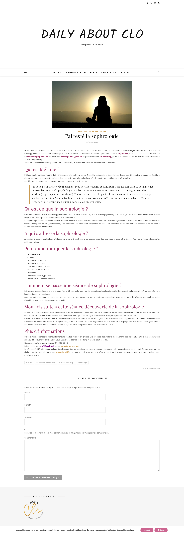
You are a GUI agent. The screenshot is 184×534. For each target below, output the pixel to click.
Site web (28, 417)
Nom (27, 392)
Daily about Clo (92, 35)
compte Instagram (69, 346)
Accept (147, 530)
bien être (29, 363)
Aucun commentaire (151, 368)
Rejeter (161, 530)
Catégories (107, 72)
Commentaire (30, 437)
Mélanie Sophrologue (66, 363)
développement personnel (45, 363)
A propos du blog (76, 72)
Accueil (57, 72)
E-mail (27, 405)
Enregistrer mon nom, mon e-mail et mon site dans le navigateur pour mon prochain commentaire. (66, 432)
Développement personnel (92, 131)
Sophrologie (82, 363)
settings (130, 530)
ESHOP (93, 72)
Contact (126, 72)
